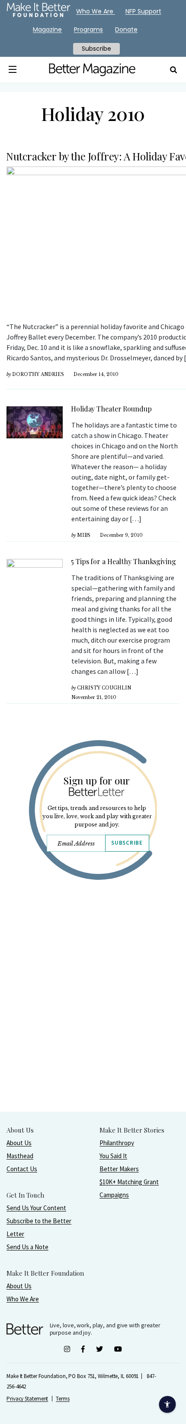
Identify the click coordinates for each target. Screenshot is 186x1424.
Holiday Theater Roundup (111, 408)
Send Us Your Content (36, 1208)
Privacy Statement (27, 1398)
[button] (13, 70)
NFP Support (143, 11)
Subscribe (126, 842)
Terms (63, 1398)
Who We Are (22, 1299)
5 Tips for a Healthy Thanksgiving (124, 561)
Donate (126, 29)
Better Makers (119, 1169)
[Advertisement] (93, 1018)
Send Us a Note (27, 1247)
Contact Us (21, 1169)
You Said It (113, 1156)
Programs (88, 29)
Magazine (47, 29)
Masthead (19, 1156)
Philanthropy (116, 1143)
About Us (19, 1143)
